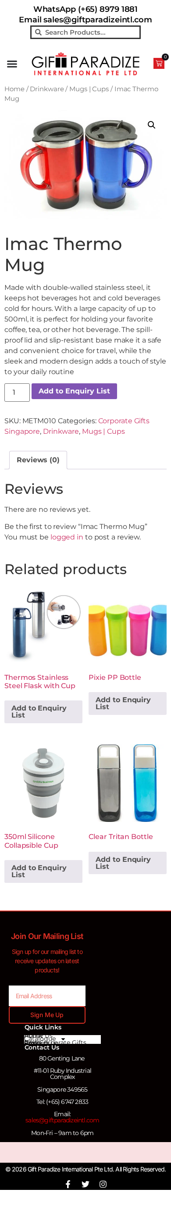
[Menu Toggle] (12, 63)
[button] (152, 125)
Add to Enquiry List (74, 391)
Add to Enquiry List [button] (39, 711)
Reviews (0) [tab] (38, 460)
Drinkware (47, 89)
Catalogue (40, 1039)
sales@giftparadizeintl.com (62, 1120)
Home (14, 89)
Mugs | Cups (89, 89)
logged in (66, 537)
